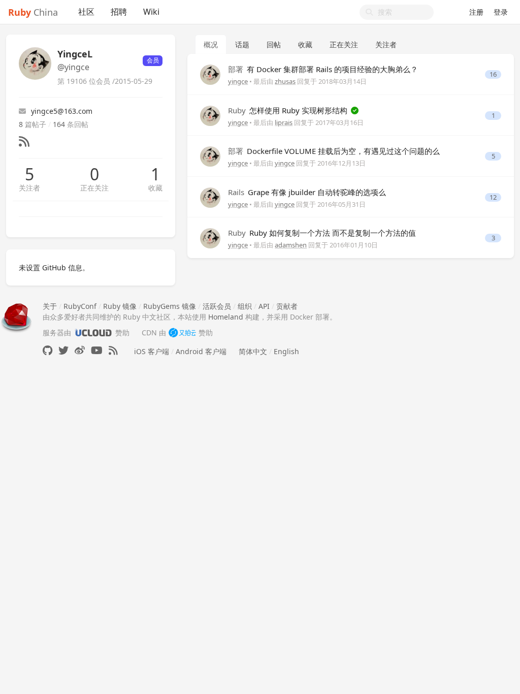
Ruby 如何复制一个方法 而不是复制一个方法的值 (322, 233)
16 (493, 74)
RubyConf (79, 306)
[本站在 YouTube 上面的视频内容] (97, 350)
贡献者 (287, 306)
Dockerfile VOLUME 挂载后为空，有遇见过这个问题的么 (334, 151)
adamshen (291, 244)
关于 (50, 306)
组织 (245, 306)
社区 (86, 11)
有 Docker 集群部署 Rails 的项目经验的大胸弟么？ (323, 69)
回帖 (274, 44)
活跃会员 (217, 306)
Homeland (225, 317)
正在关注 (94, 188)
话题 (242, 44)
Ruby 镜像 (120, 306)
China (33, 12)
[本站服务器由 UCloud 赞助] (93, 332)
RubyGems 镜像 (169, 306)
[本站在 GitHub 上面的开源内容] (47, 350)
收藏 (155, 188)
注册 (476, 12)
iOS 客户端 (151, 351)
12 (493, 197)
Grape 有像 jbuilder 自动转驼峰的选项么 (307, 192)
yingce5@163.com (61, 111)
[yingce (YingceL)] (210, 74)
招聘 (119, 11)
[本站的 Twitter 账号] (63, 350)
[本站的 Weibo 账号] (80, 350)
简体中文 (253, 351)
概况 (211, 44)
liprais (283, 122)
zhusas (285, 81)
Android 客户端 (201, 351)
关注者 (29, 188)
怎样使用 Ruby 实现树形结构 (288, 110)
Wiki (151, 11)
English (286, 351)
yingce (238, 81)
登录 (501, 12)
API (264, 306)
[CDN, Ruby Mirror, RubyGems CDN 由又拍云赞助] (182, 332)
